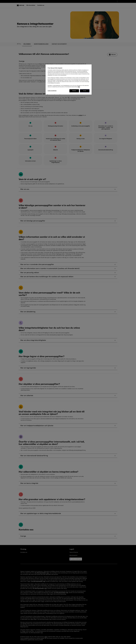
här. (79, 86)
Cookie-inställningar (52, 90)
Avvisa (84, 90)
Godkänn (74, 90)
